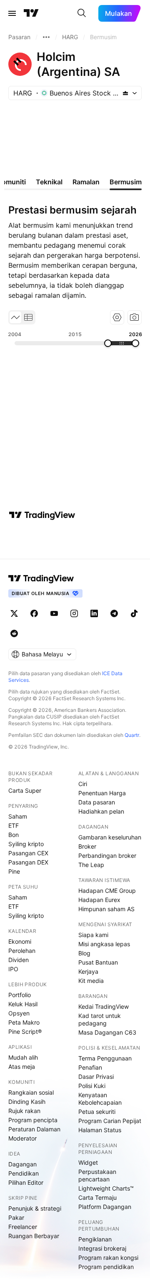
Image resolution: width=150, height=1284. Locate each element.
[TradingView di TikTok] (134, 613)
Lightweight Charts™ (106, 1188)
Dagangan (22, 1164)
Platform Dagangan (104, 1206)
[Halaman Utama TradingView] (31, 13)
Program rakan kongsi (108, 1257)
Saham (17, 816)
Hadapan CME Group (107, 890)
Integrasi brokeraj (102, 1248)
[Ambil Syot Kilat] (135, 317)
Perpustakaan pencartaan (97, 1175)
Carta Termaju (97, 1197)
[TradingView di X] (14, 613)
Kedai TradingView (103, 1006)
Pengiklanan (95, 1239)
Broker (87, 846)
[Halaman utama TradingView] (41, 578)
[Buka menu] (12, 13)
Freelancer (22, 1226)
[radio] (15, 317)
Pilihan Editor (25, 1182)
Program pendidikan (106, 1266)
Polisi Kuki (91, 1085)
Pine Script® (25, 1031)
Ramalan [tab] (86, 182)
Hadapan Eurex (99, 899)
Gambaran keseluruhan (109, 837)
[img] (125, 93)
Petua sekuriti (96, 1111)
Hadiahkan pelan (101, 811)
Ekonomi (19, 941)
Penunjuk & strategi (34, 1208)
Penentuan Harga (102, 793)
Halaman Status (99, 1129)
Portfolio (19, 994)
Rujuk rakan (24, 1110)
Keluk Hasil (23, 1004)
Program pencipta (33, 1119)
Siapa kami (93, 934)
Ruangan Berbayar (33, 1235)
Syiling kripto (26, 843)
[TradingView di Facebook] (34, 613)
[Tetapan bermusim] (117, 317)
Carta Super (24, 790)
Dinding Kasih (26, 1101)
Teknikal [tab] (49, 182)
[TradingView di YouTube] (54, 613)
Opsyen (19, 1013)
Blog (84, 953)
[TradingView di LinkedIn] (94, 613)
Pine (14, 871)
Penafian (90, 1067)
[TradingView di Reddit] (14, 633)
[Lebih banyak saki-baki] (46, 37)
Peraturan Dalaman (34, 1129)
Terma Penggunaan (105, 1058)
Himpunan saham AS (106, 908)
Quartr (132, 735)
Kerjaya (88, 971)
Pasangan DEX (28, 862)
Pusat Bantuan (98, 962)
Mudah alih (23, 1057)
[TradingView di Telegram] (114, 613)
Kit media (91, 980)
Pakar (16, 1217)
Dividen (18, 959)
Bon (13, 834)
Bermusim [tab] (126, 182)
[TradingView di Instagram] (74, 613)
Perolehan (21, 950)
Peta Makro (24, 1022)
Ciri (82, 783)
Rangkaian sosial (31, 1092)
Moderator (22, 1138)
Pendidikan (23, 1173)
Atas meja (21, 1066)
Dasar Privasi (96, 1076)
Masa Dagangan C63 (107, 1032)
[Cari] (81, 13)
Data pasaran (96, 802)
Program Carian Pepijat (109, 1120)
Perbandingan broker (107, 855)
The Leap (91, 864)
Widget (88, 1162)
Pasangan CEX (28, 853)
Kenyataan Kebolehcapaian (100, 1098)
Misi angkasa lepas (104, 943)
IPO (13, 968)
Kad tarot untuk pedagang (99, 1019)
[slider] (108, 343)
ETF (13, 825)
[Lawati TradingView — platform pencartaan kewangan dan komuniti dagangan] (42, 515)
